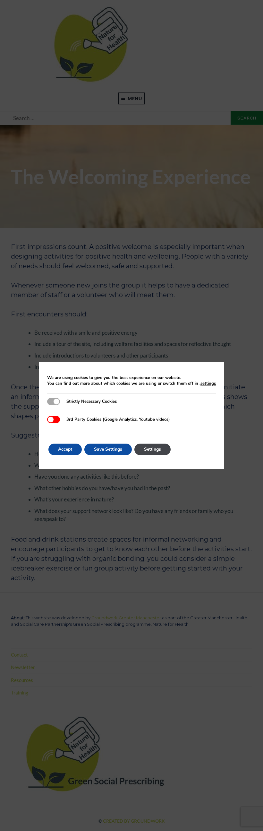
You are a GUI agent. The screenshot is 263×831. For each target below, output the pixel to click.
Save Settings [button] (108, 449)
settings (208, 383)
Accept (65, 449)
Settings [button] (152, 449)
